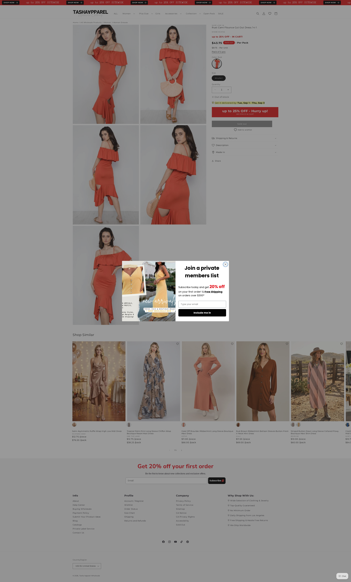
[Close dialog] (225, 264)
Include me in (202, 312)
